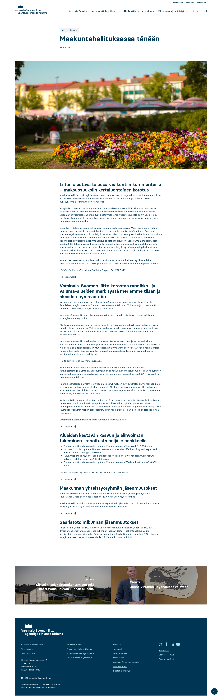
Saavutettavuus (166, 654)
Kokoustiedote (69, 30)
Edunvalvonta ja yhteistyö (79, 657)
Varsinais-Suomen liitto (32, 644)
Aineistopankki (120, 653)
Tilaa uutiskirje (28, 653)
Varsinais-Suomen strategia (126, 662)
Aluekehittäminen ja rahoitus (80, 653)
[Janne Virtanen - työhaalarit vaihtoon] (159, 585)
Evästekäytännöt (167, 659)
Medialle (117, 644)
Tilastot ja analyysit (122, 670)
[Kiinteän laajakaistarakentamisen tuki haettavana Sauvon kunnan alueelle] (63, 585)
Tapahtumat (118, 657)
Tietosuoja (164, 650)
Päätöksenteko (120, 666)
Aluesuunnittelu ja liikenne (79, 649)
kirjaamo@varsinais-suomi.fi (34, 660)
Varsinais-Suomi (74, 644)
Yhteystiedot (27, 649)
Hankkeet (117, 649)
